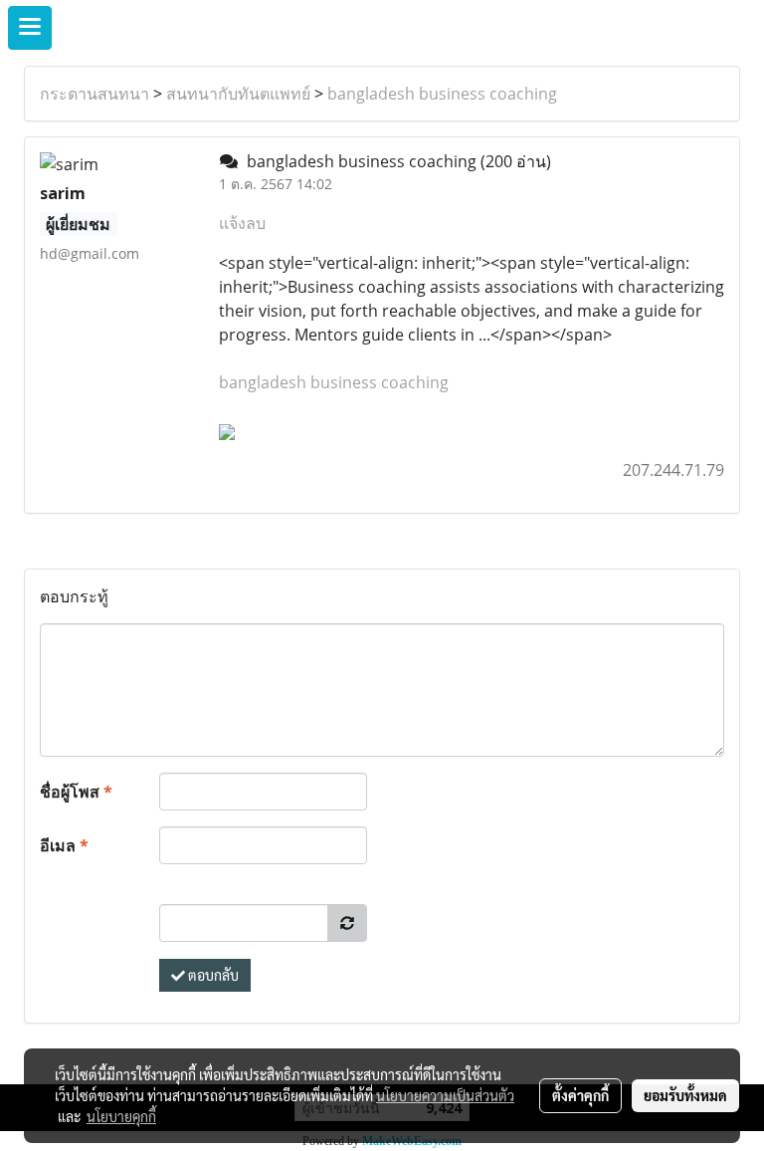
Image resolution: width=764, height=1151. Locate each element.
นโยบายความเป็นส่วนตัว (445, 1095)
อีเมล (64, 845)
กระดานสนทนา (94, 94)
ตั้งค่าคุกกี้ (580, 1095)
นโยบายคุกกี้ (121, 1116)
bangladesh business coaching (442, 94)
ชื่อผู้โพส (76, 792)
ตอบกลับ (212, 975)
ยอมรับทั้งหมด (685, 1095)
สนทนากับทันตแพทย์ (238, 94)
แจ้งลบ (242, 223)
